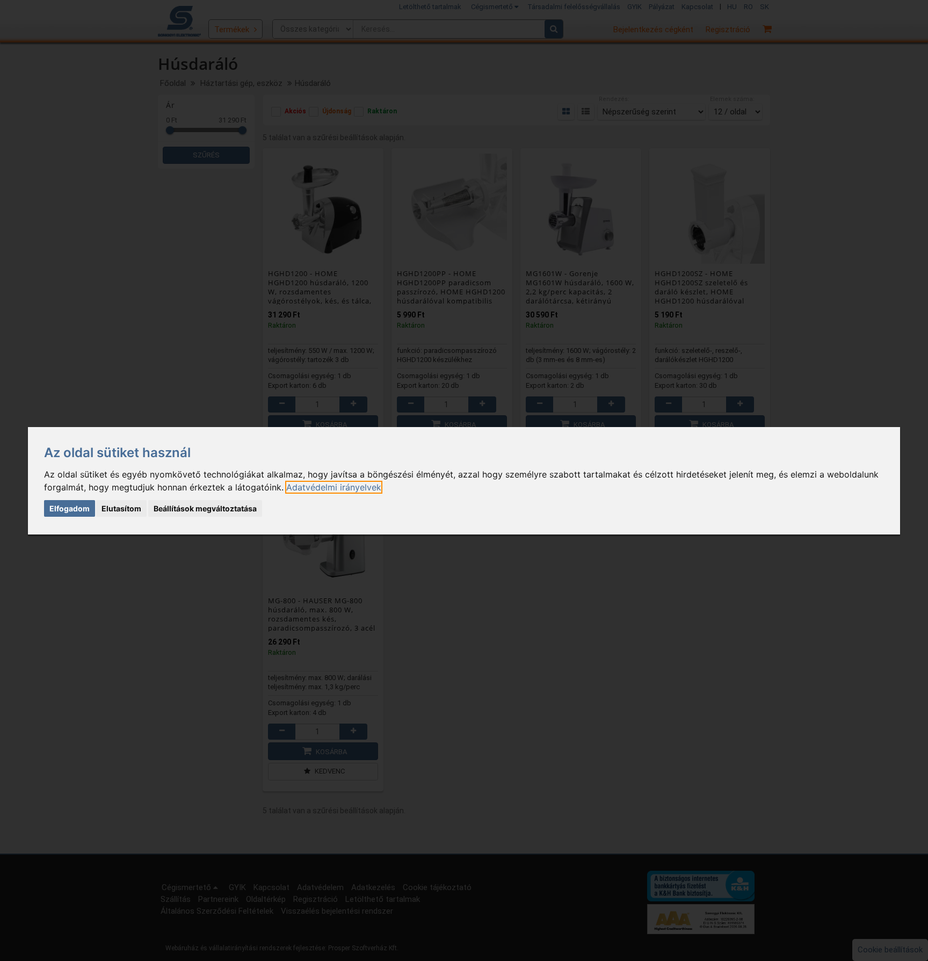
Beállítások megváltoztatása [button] (205, 508)
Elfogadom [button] (69, 508)
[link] (333, 487)
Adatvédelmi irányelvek (333, 487)
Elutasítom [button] (121, 508)
